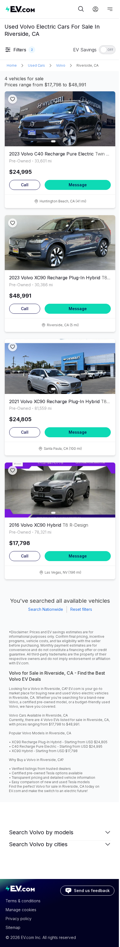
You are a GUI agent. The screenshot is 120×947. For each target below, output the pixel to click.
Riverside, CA (87, 65)
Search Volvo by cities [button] (38, 844)
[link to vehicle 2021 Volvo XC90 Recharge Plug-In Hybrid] (60, 366)
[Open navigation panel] (109, 9)
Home (12, 65)
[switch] (107, 49)
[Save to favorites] (12, 99)
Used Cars (36, 65)
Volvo (60, 65)
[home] (41, 9)
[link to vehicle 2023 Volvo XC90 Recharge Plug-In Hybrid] (60, 242)
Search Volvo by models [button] (41, 832)
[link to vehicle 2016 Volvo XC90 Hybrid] (60, 490)
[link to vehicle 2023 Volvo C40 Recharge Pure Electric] (60, 118)
